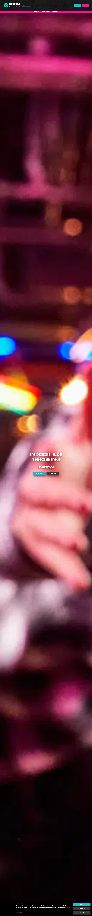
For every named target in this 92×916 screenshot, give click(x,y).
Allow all (81, 904)
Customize (80, 908)
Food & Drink (62, 5)
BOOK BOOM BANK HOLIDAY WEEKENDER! (46, 11)
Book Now (39, 473)
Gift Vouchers (69, 5)
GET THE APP (85, 5)
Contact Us (53, 473)
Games (41, 5)
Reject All (81, 912)
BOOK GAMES (77, 5)
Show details (19, 912)
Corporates (55, 5)
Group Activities (48, 5)
